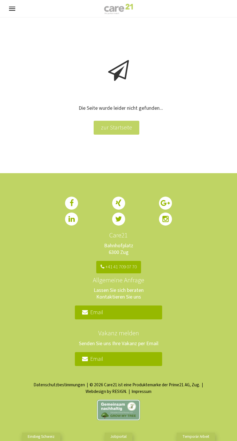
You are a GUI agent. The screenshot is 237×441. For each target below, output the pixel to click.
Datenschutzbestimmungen (59, 385)
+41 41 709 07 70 (120, 266)
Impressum (141, 391)
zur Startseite (116, 128)
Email (95, 312)
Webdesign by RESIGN (106, 391)
